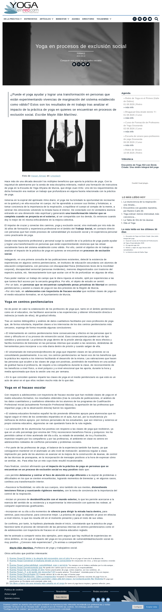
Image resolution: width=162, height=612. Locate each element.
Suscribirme (61, 597)
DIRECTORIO (88, 19)
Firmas (81, 53)
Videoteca (127, 159)
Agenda (126, 93)
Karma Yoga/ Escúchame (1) (24, 574)
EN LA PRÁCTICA (12, 19)
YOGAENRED (103, 19)
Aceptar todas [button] (151, 607)
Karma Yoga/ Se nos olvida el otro (27, 570)
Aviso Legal (10, 594)
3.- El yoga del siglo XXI (131, 245)
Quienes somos (12, 598)
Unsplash (55, 176)
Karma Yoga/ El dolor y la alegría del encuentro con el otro (40, 558)
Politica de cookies (14, 590)
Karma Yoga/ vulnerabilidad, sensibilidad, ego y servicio (39, 565)
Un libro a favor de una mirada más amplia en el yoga (37, 583)
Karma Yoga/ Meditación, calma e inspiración (33, 577)
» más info (129, 107)
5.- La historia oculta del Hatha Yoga (136, 252)
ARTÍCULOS (45, 19)
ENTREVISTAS (30, 19)
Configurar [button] (138, 607)
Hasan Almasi (38, 176)
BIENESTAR (61, 19)
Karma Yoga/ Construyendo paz (26, 567)
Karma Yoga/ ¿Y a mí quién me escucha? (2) (32, 572)
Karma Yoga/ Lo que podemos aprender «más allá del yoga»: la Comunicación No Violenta (56, 579)
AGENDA (76, 19)
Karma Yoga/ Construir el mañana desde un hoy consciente (40, 561)
